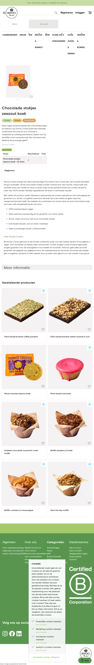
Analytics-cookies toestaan (48, 647)
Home (4, 61)
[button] (17, 99)
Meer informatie (17, 267)
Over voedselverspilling (13, 548)
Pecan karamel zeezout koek (17, 393)
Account (44, 24)
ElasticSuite (22, 664)
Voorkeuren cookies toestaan (45, 638)
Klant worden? (75, 551)
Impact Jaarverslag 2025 (13, 553)
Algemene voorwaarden (13, 551)
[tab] (14, 24)
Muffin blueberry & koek (61, 450)
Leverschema (75, 556)
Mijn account (75, 548)
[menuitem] (9, 34)
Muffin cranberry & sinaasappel (18, 510)
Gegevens (9, 170)
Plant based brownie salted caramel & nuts (70, 336)
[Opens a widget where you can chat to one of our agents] (85, 661)
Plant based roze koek (60, 393)
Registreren (67, 12)
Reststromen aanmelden (36, 553)
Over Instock (30, 551)
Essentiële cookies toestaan (48, 621)
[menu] (43, 44)
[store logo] (11, 12)
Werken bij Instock (33, 548)
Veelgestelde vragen (78, 553)
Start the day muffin (59, 510)
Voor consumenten (33, 556)
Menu (14, 24)
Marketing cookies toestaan (48, 629)
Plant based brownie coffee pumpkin (21, 336)
